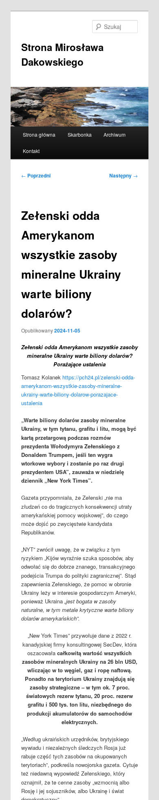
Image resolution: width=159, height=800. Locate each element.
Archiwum (115, 134)
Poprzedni (36, 175)
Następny (123, 175)
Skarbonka (80, 134)
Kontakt (31, 150)
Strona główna (39, 134)
